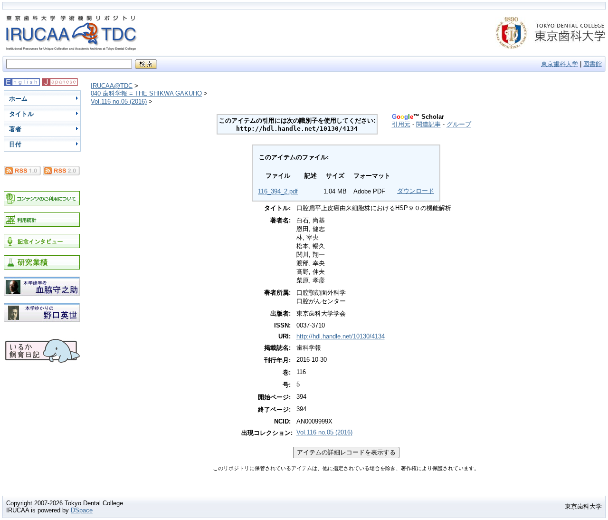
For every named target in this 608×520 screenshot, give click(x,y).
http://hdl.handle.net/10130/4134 (340, 336)
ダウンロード (415, 190)
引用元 (401, 124)
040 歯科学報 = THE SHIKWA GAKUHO (146, 93)
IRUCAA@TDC (112, 85)
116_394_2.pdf (278, 191)
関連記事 (428, 124)
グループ (458, 124)
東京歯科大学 (559, 63)
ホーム (18, 98)
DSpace (82, 510)
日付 (15, 144)
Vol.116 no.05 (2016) (119, 101)
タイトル (21, 113)
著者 (15, 129)
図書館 (592, 63)
